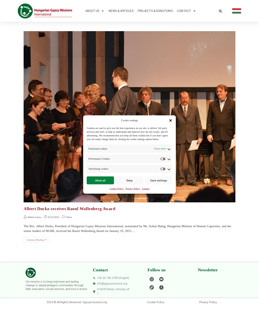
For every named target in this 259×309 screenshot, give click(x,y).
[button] (170, 120)
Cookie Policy (117, 188)
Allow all (100, 180)
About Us (92, 11)
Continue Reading (38, 239)
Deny (129, 180)
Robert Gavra (34, 217)
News (69, 217)
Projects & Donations (155, 11)
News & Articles (121, 11)
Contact (145, 188)
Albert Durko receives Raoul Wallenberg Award (69, 208)
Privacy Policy (132, 188)
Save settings (158, 180)
